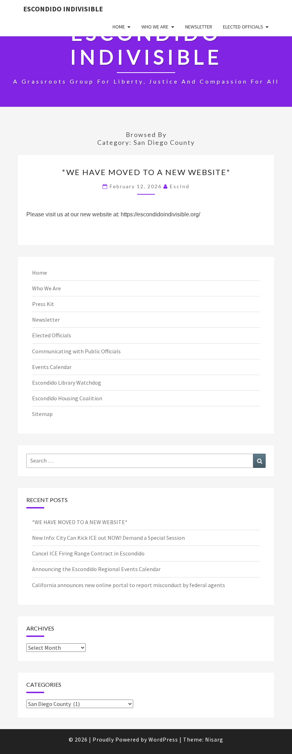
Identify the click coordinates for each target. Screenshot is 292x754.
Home (119, 26)
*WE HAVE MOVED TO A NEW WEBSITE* (146, 172)
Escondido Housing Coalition (67, 398)
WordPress (163, 739)
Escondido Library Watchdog (66, 382)
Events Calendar (52, 366)
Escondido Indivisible (63, 8)
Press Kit (43, 303)
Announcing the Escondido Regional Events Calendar (96, 569)
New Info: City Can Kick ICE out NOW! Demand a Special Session (108, 537)
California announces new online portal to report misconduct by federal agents (128, 585)
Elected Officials (243, 26)
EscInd (179, 186)
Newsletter (198, 26)
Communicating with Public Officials (76, 351)
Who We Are (154, 26)
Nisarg (214, 739)
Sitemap (42, 413)
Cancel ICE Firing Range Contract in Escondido (88, 553)
